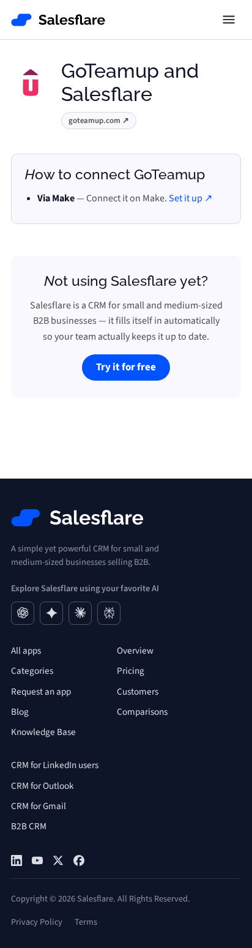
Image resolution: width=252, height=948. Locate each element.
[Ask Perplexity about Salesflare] (108, 613)
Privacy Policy (36, 922)
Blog (20, 711)
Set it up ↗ (190, 198)
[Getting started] (37, 860)
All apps (26, 650)
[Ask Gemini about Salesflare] (51, 613)
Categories (32, 670)
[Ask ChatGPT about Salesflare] (22, 613)
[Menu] (229, 19)
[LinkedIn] (16, 860)
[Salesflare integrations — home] (58, 20)
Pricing (130, 670)
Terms (86, 922)
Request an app (41, 691)
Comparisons (142, 711)
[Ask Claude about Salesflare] (80, 613)
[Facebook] (78, 860)
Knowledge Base (43, 732)
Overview (135, 650)
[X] (58, 860)
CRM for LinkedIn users (54, 765)
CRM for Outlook (42, 786)
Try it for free (126, 367)
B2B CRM (28, 826)
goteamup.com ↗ (99, 120)
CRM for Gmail (38, 806)
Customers (137, 691)
